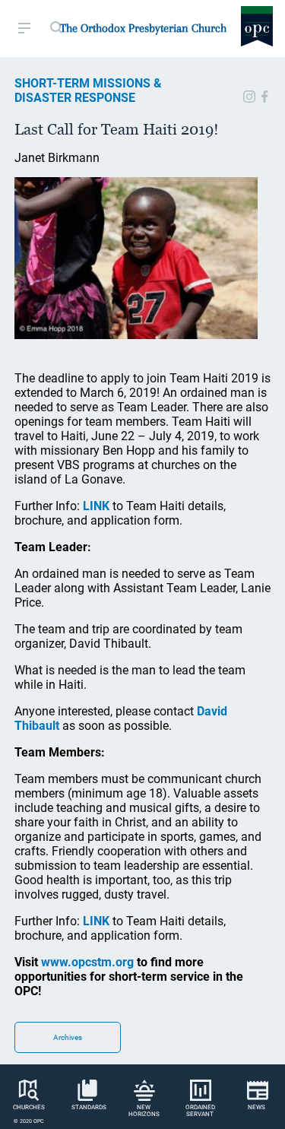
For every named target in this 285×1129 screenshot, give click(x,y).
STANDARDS (88, 1107)
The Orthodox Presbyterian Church (143, 28)
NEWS (256, 1107)
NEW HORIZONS (144, 1111)
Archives (67, 1037)
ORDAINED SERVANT (200, 1111)
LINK (96, 506)
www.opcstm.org (87, 962)
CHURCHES (29, 1107)
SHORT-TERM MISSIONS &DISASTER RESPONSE (88, 90)
